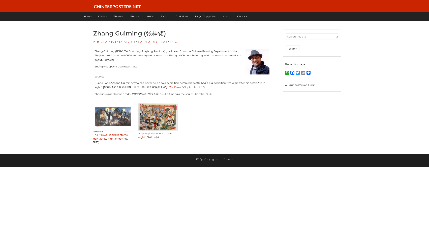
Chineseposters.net (117, 7)
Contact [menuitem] (242, 16)
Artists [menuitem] (150, 16)
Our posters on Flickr (302, 85)
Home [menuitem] (87, 16)
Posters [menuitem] (135, 16)
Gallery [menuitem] (102, 16)
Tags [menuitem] (164, 16)
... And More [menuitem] (180, 16)
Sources (99, 76)
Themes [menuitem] (119, 16)
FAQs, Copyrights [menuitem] (205, 16)
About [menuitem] (227, 16)
